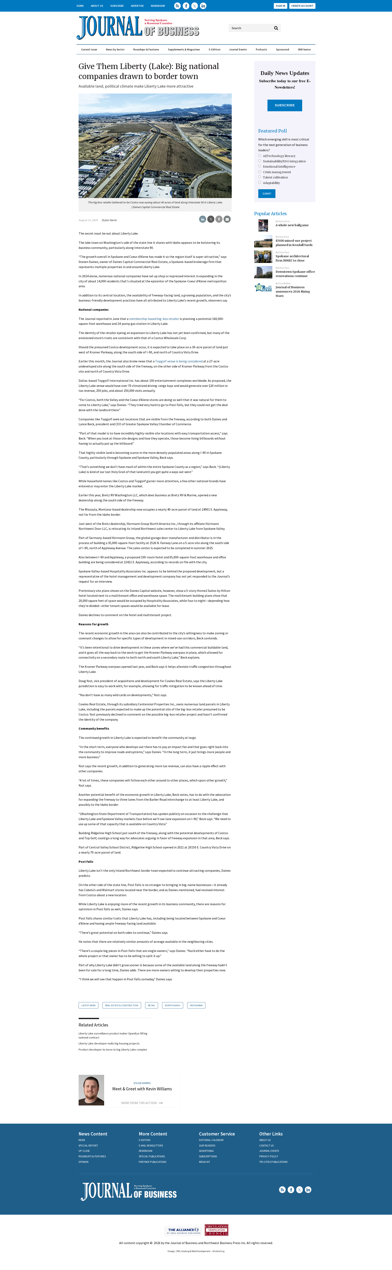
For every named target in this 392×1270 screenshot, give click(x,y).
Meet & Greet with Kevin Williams (142, 1089)
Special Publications (152, 1156)
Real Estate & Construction (121, 1005)
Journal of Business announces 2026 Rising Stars (293, 291)
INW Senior (304, 49)
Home (80, 6)
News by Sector (115, 49)
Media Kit (204, 1162)
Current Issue (89, 49)
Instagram (196, 1005)
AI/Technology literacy (279, 156)
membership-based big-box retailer (154, 319)
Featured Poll (272, 131)
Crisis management (277, 172)
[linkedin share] (202, 219)
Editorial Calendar (211, 1140)
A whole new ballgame (292, 225)
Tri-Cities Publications (273, 1162)
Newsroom (158, 6)
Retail (151, 1005)
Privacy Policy (268, 1156)
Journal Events (238, 49)
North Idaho (172, 1005)
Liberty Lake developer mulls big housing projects (109, 1043)
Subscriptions (208, 1156)
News (82, 1140)
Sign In (280, 6)
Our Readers (207, 1145)
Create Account (302, 6)
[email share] (227, 219)
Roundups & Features (146, 49)
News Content (93, 1134)
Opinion (83, 1162)
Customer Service (217, 1134)
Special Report (88, 1145)
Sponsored (282, 49)
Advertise (137, 6)
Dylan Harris (109, 220)
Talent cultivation (275, 177)
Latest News (88, 1005)
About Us (97, 6)
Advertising (206, 1151)
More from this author (139, 1103)
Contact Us (266, 1145)
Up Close (84, 1151)
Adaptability (271, 183)
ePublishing (218, 1251)
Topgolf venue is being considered (179, 361)
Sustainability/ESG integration (284, 161)
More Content (153, 1134)
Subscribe (117, 6)
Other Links (271, 1134)
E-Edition (214, 49)
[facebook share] (219, 219)
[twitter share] (210, 219)
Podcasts (261, 49)
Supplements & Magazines (184, 49)
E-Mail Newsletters (151, 1145)
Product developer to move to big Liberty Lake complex (113, 1049)
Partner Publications (152, 1162)
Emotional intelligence (279, 166)
